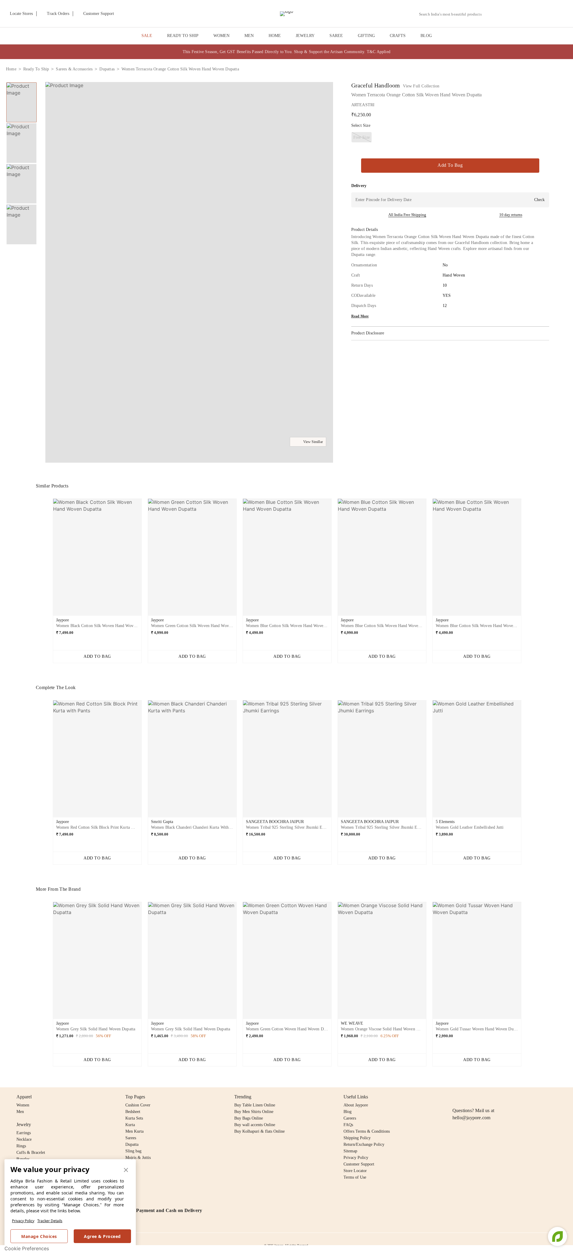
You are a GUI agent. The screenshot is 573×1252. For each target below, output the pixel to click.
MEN (249, 35)
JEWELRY (305, 35)
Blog (348, 1111)
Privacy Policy (23, 1220)
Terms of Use (355, 1177)
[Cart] (533, 14)
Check (539, 199)
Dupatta (131, 1144)
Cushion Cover (137, 1105)
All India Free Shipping (407, 214)
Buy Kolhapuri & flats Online (259, 1131)
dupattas (107, 69)
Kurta (130, 1125)
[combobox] (452, 14)
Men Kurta (134, 1131)
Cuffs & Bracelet (30, 1152)
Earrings (23, 1133)
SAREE (336, 35)
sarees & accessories (74, 69)
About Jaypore (356, 1105)
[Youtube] (490, 1096)
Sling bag (133, 1151)
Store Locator (355, 1170)
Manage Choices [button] (39, 1236)
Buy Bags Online (248, 1118)
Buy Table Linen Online (254, 1105)
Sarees (130, 1138)
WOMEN (221, 35)
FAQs (348, 1125)
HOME (275, 35)
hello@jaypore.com (471, 1117)
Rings (21, 1146)
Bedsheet (132, 1111)
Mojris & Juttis (138, 1157)
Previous (48, 559)
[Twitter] (479, 1097)
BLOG (426, 35)
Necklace (24, 1139)
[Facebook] (467, 1096)
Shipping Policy (357, 1138)
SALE (146, 35)
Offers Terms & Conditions (367, 1131)
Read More (360, 316)
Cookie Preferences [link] (26, 1248)
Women (22, 1105)
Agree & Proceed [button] (102, 1236)
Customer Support (359, 1164)
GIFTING (366, 35)
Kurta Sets (134, 1118)
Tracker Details (49, 1220)
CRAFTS (398, 35)
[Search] (489, 14)
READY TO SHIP (182, 35)
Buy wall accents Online (254, 1125)
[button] (503, 13)
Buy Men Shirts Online (253, 1111)
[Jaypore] (286, 13)
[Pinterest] (502, 1096)
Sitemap (350, 1151)
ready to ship (36, 69)
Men (20, 1111)
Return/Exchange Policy (364, 1144)
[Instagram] (456, 1096)
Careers (350, 1118)
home (11, 69)
